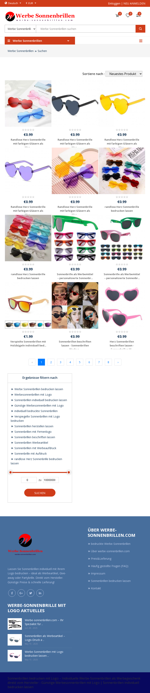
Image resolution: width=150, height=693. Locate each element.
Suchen (42, 51)
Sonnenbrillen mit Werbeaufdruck (35, 448)
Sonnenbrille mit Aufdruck (30, 453)
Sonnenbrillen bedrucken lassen (111, 581)
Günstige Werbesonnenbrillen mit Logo (39, 405)
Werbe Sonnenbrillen (21, 51)
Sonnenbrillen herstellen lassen (33, 426)
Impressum (98, 573)
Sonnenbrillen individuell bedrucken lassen (40, 400)
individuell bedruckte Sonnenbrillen (36, 411)
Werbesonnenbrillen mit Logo (33, 394)
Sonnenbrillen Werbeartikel (31, 442)
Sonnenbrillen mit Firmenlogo (33, 431)
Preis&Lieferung (101, 558)
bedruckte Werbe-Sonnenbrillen (110, 544)
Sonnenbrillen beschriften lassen (34, 437)
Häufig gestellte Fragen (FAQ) (109, 566)
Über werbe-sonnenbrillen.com (110, 551)
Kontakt (96, 588)
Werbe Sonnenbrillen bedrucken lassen (38, 389)
